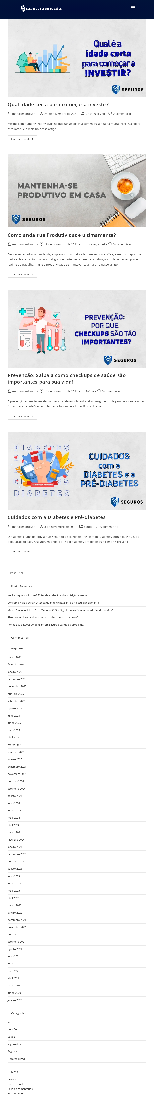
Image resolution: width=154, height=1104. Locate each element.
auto (10, 1022)
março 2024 (14, 832)
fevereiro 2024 (16, 839)
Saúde (90, 391)
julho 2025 (14, 715)
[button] (133, 6)
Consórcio (14, 1029)
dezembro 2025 (17, 679)
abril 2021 (13, 978)
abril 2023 (13, 898)
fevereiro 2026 (16, 664)
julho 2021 (14, 956)
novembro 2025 (17, 686)
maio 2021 (14, 971)
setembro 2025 (16, 701)
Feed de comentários (20, 1089)
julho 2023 (14, 876)
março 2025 (14, 745)
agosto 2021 (15, 949)
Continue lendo (24, 137)
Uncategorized (95, 114)
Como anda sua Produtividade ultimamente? (62, 235)
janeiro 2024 (15, 847)
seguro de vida (16, 1044)
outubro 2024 (16, 781)
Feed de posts (16, 1084)
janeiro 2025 (15, 759)
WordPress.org (16, 1093)
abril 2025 (13, 737)
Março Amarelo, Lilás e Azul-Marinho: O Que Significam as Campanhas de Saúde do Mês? (60, 610)
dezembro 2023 (17, 854)
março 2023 (14, 905)
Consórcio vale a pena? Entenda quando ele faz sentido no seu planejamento (53, 602)
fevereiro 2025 (16, 752)
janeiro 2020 (15, 1000)
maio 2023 (14, 890)
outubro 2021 (16, 934)
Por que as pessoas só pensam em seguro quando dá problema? (46, 624)
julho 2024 (14, 803)
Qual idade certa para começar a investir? (58, 104)
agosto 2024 (15, 796)
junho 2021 (14, 963)
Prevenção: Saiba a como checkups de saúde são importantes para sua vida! (67, 378)
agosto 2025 (15, 708)
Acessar (12, 1079)
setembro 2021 (16, 941)
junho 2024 (14, 810)
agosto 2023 (15, 868)
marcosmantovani (24, 114)
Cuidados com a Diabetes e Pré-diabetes (57, 517)
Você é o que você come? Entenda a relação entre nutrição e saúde (47, 595)
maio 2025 (14, 730)
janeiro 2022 (15, 912)
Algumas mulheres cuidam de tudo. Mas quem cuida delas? (43, 617)
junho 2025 (14, 723)
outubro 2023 (16, 861)
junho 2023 (14, 883)
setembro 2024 (16, 788)
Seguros (12, 1051)
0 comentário (122, 114)
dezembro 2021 (17, 920)
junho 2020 (14, 993)
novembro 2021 (17, 927)
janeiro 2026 (15, 672)
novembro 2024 (17, 774)
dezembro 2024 (17, 766)
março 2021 (14, 985)
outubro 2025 (16, 694)
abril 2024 (13, 825)
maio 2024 (14, 817)
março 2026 (14, 657)
